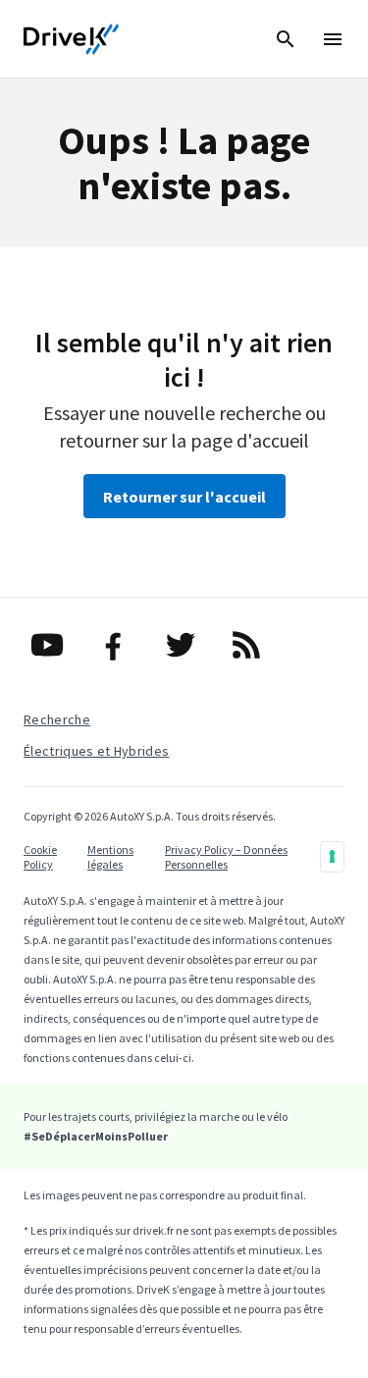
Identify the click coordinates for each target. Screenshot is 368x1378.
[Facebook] (117, 644)
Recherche (57, 719)
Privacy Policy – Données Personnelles (226, 857)
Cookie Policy (40, 857)
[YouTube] (51, 644)
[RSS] (250, 644)
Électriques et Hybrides (96, 751)
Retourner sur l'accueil (184, 496)
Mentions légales (110, 857)
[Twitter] (184, 644)
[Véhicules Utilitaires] (72, 39)
